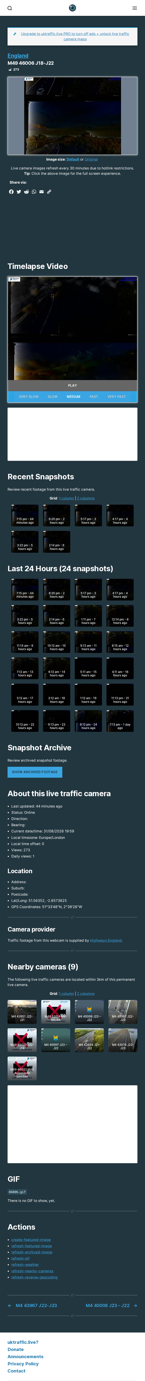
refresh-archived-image (31, 1252)
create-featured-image (31, 1240)
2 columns (86, 498)
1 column (66, 498)
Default (73, 159)
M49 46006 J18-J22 (31, 63)
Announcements (26, 1356)
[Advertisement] (72, 224)
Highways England (106, 940)
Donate (16, 1349)
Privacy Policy (23, 1363)
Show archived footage (35, 772)
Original (91, 159)
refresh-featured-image (31, 1246)
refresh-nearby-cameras (32, 1271)
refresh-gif (20, 1258)
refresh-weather (25, 1264)
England (18, 56)
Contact (16, 1371)
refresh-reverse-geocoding (34, 1277)
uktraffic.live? (23, 1342)
